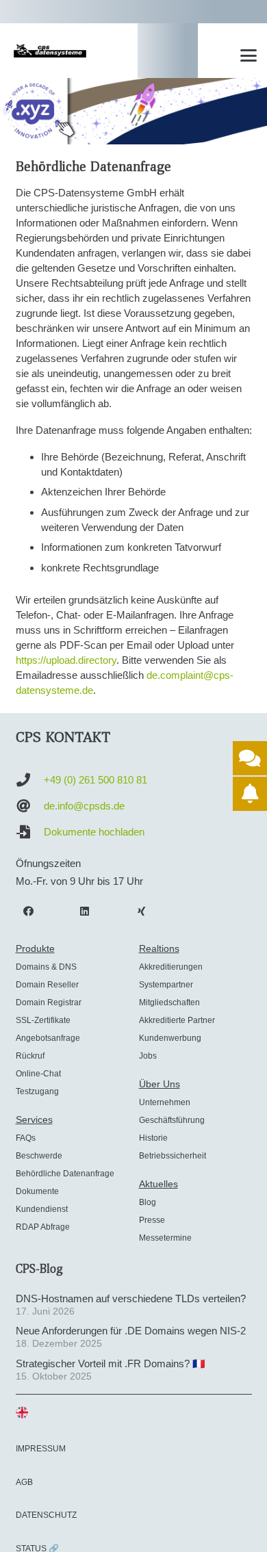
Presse (152, 1220)
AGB (24, 1482)
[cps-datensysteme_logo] (50, 50)
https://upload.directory (66, 660)
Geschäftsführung (172, 1120)
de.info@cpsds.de (84, 806)
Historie (153, 1138)
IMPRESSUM (41, 1448)
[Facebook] (29, 911)
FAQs (26, 1138)
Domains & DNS (46, 967)
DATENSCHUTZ (46, 1515)
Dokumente (37, 1191)
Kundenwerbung (170, 1038)
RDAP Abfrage (43, 1227)
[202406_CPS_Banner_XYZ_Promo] (133, 110)
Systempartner (166, 985)
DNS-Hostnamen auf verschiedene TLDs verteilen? (131, 1298)
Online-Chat (38, 1073)
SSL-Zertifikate (43, 1020)
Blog (147, 1202)
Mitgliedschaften (169, 1002)
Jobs (148, 1056)
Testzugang (37, 1091)
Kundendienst (42, 1209)
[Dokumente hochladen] (30, 832)
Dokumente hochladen (94, 832)
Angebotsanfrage (48, 1038)
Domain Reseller (47, 985)
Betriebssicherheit (172, 1156)
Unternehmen (164, 1102)
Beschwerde (39, 1156)
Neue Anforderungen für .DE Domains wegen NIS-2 (131, 1330)
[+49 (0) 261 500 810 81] (30, 780)
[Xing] (142, 911)
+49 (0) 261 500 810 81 (95, 780)
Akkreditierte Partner (177, 1020)
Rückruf (30, 1056)
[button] (248, 55)
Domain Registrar (48, 1002)
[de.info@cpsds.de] (30, 806)
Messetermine (165, 1238)
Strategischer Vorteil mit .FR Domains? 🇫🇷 (110, 1363)
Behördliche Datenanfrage (65, 1173)
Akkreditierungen (171, 967)
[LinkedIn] (85, 911)
